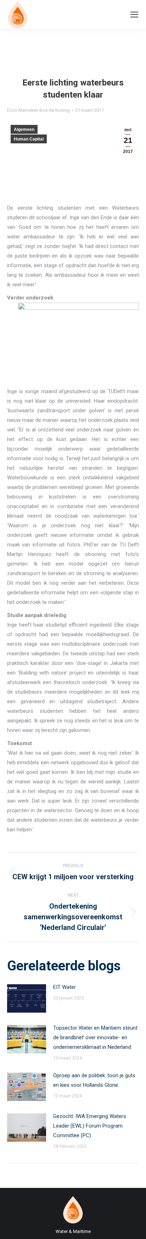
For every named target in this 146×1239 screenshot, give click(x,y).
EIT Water (64, 987)
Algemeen (24, 129)
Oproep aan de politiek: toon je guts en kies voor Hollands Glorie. (94, 1080)
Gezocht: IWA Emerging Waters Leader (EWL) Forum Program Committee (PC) (89, 1126)
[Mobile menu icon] (134, 14)
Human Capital (29, 139)
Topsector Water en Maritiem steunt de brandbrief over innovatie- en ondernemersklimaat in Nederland (95, 1037)
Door (38, 110)
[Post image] (26, 998)
